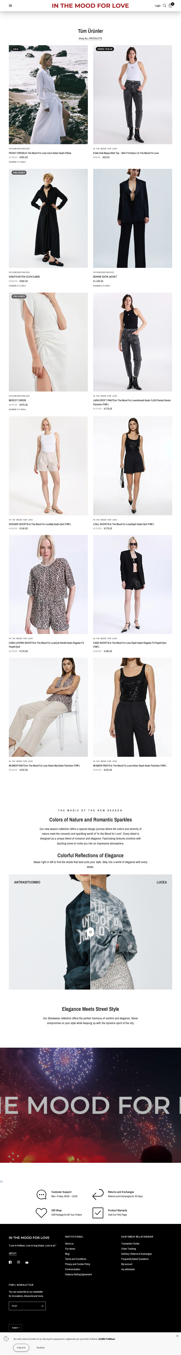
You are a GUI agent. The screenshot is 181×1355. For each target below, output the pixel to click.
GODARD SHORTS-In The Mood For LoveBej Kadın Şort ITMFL (40, 524)
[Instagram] (21, 1262)
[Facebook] (13, 1262)
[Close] (177, 1336)
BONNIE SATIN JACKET (105, 276)
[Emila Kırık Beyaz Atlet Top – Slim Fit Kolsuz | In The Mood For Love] (132, 94)
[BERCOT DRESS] (48, 342)
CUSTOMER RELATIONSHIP (137, 1236)
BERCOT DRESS (17, 400)
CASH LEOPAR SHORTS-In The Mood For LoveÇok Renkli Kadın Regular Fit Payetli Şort (46, 645)
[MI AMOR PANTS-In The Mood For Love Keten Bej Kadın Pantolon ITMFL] (48, 707)
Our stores (70, 1248)
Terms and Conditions (75, 1259)
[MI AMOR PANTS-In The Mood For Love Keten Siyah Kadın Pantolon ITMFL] (132, 707)
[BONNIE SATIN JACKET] (132, 218)
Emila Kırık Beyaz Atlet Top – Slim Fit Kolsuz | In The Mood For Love (126, 153)
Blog (67, 1254)
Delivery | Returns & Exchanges (136, 1254)
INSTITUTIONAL (74, 1236)
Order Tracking (128, 1248)
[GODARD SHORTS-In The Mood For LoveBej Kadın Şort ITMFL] (48, 465)
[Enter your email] (42, 1306)
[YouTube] (29, 1262)
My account (126, 1264)
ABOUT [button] (13, 1253)
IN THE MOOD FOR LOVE (105, 148)
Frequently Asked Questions (134, 1259)
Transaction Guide (130, 1243)
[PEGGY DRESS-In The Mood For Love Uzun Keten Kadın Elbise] (48, 94)
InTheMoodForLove (19, 148)
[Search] (165, 5)
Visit (110, 1214)
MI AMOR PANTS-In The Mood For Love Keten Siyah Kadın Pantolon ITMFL (130, 765)
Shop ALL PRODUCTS (90, 38)
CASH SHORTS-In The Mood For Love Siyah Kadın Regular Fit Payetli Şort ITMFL (129, 645)
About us (69, 1243)
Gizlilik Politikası (106, 1338)
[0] (170, 5)
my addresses (128, 1269)
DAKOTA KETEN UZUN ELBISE (24, 276)
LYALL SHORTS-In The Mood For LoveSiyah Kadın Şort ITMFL (123, 524)
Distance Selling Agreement (78, 1274)
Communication (72, 1269)
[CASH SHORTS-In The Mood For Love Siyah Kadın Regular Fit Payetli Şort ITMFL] (132, 584)
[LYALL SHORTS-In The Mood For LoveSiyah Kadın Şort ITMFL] (132, 465)
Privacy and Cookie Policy (77, 1264)
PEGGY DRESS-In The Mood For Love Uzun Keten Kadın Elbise (40, 153)
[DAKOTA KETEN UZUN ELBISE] (48, 218)
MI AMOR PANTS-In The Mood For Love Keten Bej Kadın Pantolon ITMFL (44, 765)
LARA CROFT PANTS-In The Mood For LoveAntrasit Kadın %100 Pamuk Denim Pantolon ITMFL (132, 402)
